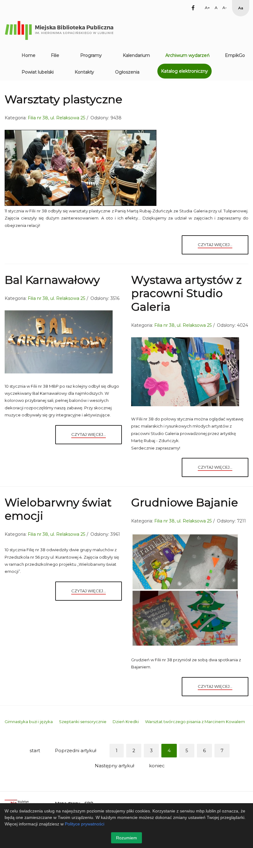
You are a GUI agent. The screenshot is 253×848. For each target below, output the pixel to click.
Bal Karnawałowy (52, 280)
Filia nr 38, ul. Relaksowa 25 (56, 118)
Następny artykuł (114, 766)
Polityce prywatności (84, 823)
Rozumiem (126, 837)
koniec (157, 766)
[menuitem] (29, 55)
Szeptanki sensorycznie (82, 721)
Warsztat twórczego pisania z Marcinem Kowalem (195, 721)
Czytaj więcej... (215, 244)
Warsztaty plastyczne (63, 99)
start (35, 750)
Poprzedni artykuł (75, 750)
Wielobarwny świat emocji (58, 509)
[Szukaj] (182, 8)
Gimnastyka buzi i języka (29, 721)
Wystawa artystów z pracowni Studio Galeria (186, 293)
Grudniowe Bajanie (184, 502)
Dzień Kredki (126, 721)
